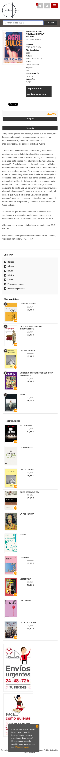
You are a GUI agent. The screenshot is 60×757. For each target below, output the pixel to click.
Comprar (30, 119)
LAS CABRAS (25, 601)
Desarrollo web (29, 752)
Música (11, 275)
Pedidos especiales (16, 289)
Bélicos (11, 262)
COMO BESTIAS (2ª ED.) (29, 492)
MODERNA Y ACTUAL (34, 59)
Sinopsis (30, 128)
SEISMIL (23, 535)
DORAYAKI (24, 557)
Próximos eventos (16, 284)
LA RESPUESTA (26, 447)
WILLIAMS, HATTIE (33, 40)
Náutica (11, 266)
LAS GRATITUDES (27, 350)
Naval (10, 271)
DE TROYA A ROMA (28, 622)
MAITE (22, 394)
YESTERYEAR (25, 579)
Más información (22, 747)
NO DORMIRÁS (26, 426)
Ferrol (10, 280)
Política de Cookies (51, 750)
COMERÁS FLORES (28, 304)
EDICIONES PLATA (33, 47)
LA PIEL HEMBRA (27, 514)
